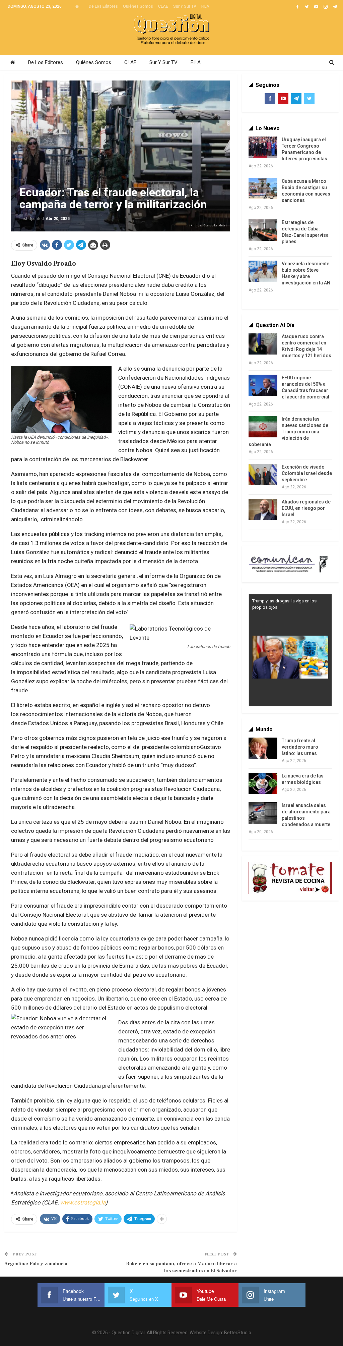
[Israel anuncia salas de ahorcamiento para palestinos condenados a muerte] (263, 813)
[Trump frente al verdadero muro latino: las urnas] (263, 748)
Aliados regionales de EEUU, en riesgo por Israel (306, 508)
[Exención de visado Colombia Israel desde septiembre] (263, 474)
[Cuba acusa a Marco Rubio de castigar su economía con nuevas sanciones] (263, 189)
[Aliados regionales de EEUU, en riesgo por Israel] (263, 509)
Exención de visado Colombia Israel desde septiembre (307, 473)
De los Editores (103, 6)
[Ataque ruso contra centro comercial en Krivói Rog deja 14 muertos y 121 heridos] (263, 344)
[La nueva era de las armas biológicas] (263, 783)
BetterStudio (237, 1332)
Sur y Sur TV (184, 6)
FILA (205, 6)
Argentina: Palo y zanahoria (35, 1263)
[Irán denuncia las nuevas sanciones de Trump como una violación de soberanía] (263, 426)
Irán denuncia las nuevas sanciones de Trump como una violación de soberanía (288, 431)
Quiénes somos (138, 6)
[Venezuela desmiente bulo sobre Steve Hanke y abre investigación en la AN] (263, 271)
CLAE (163, 6)
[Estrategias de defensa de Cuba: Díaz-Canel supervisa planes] (263, 230)
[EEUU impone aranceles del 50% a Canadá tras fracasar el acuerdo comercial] (263, 385)
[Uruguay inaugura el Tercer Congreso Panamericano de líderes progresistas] (263, 147)
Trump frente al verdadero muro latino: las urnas (300, 747)
